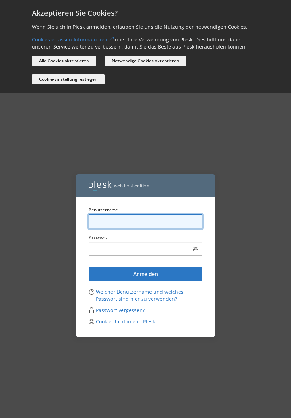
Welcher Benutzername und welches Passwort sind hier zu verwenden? (139, 295)
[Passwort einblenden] (196, 249)
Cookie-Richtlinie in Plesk (125, 321)
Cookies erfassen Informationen (70, 39)
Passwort (98, 237)
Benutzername (103, 210)
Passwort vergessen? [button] (120, 310)
